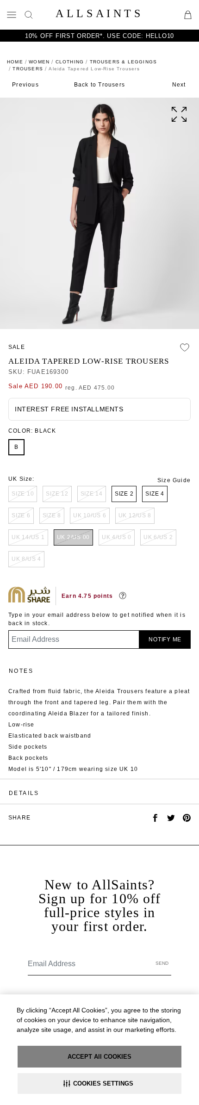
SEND (161, 963)
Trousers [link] (27, 68)
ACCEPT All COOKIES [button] (99, 1056)
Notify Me (165, 639)
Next (179, 84)
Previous (25, 84)
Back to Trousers (99, 84)
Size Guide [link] (174, 480)
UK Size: (21, 479)
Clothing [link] (70, 61)
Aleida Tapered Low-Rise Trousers (88, 361)
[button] (99, 1083)
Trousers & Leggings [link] (123, 61)
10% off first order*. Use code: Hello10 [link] (99, 35)
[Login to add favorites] (184, 347)
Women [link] (39, 61)
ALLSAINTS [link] (99, 13)
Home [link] (15, 61)
